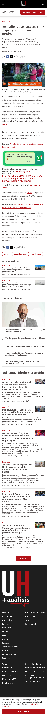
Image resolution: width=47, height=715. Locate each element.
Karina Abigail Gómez (28, 548)
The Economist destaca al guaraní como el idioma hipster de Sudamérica (25, 339)
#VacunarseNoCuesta (27, 178)
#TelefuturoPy (35, 176)
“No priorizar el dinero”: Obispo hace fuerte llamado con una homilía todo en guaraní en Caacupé (16, 529)
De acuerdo (23, 711)
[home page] (23, 4)
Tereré (7, 254)
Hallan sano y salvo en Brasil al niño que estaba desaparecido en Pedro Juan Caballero (16, 270)
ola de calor (7, 124)
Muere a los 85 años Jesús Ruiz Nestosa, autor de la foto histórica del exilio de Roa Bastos (17, 468)
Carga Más (24, 558)
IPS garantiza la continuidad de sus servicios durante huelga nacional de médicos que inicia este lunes (16, 386)
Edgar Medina (25, 516)
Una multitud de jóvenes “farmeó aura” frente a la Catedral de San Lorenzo (24, 354)
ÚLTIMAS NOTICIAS (32, 12)
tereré (29, 193)
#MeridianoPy (9, 178)
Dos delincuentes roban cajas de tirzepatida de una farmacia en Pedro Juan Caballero (17, 412)
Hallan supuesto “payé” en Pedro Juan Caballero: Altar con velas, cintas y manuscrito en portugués (17, 437)
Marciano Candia (26, 274)
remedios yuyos (22, 171)
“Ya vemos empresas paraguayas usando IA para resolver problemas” (25, 331)
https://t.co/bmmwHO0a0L (15, 176)
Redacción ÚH (25, 289)
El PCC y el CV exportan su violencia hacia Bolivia (24, 346)
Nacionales (6, 22)
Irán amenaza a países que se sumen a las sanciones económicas (22, 362)
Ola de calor (36, 254)
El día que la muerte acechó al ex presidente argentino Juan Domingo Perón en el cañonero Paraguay (16, 285)
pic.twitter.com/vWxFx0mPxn (16, 181)
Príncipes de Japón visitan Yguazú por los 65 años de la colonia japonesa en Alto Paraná (16, 498)
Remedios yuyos (20, 254)
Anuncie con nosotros (35, 613)
